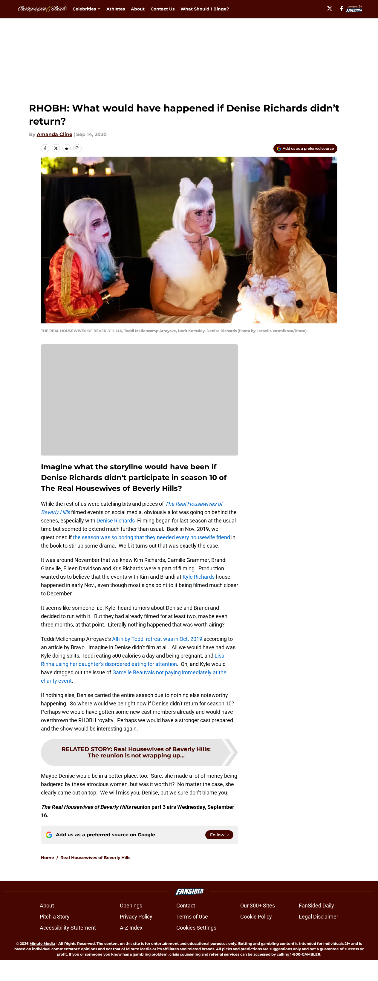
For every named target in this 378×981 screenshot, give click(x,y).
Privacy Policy (136, 916)
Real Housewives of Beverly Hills (95, 857)
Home (47, 857)
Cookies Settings (196, 928)
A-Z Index (131, 928)
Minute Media (42, 943)
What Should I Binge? (204, 9)
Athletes (115, 9)
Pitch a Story (55, 916)
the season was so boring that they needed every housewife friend (151, 537)
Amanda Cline (54, 134)
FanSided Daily (316, 905)
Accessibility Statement (68, 928)
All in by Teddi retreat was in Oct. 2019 (157, 639)
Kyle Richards (199, 577)
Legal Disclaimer (318, 916)
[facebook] (341, 8)
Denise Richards (116, 520)
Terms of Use (192, 916)
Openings (131, 905)
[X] (329, 8)
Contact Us (163, 9)
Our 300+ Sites (257, 905)
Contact (185, 905)
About (138, 9)
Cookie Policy (256, 916)
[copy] (77, 148)
